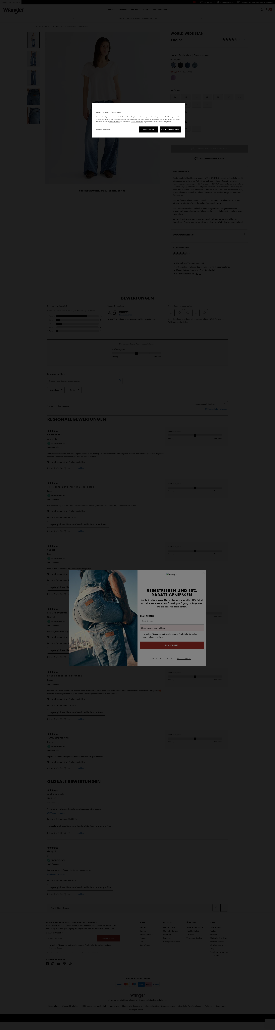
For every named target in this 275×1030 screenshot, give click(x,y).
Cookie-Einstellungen (103, 129)
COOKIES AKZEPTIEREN (170, 129)
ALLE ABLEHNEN (149, 129)
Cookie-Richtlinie (114, 122)
